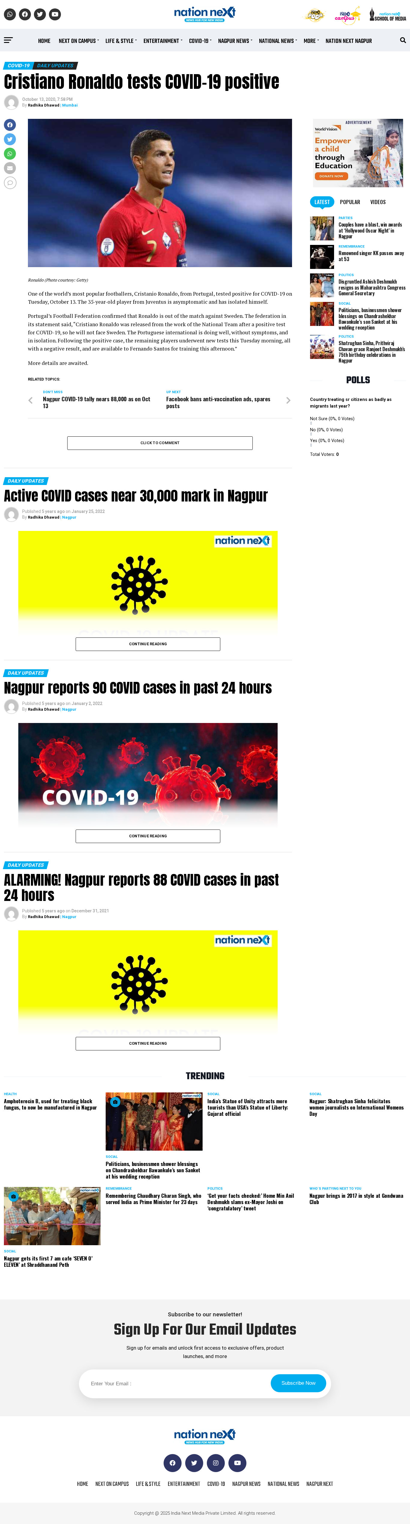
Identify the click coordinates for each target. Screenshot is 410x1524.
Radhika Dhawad (43, 105)
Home (44, 41)
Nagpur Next (319, 1484)
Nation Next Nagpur (349, 41)
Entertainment (161, 41)
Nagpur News (233, 41)
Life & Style (120, 41)
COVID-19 (198, 41)
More (310, 41)
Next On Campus (77, 41)
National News (276, 41)
